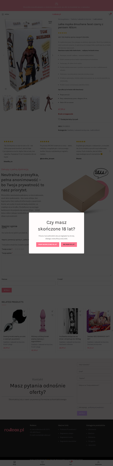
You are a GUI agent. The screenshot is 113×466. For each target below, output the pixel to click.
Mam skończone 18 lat (47, 244)
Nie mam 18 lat (69, 244)
